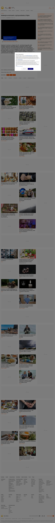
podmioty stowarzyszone (29, 55)
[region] (28, 61)
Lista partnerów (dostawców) (19, 66)
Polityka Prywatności (20, 59)
